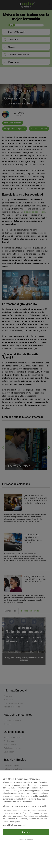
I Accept (26, 832)
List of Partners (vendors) (14, 825)
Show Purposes (26, 840)
